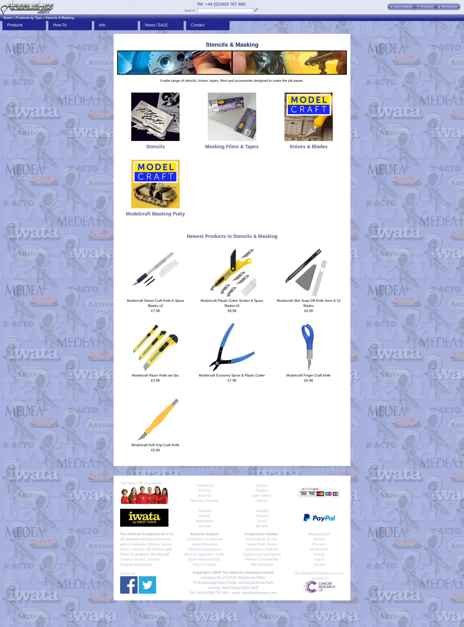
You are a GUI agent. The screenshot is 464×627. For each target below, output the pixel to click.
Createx (126, 559)
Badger (146, 564)
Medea (154, 544)
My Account (319, 549)
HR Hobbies (155, 549)
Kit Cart (319, 539)
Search (189, 10)
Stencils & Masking (59, 18)
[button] (401, 7)
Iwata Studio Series (262, 544)
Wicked (139, 559)
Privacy (319, 554)
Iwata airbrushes (158, 539)
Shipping (261, 511)
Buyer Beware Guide (204, 559)
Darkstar (153, 559)
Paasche (126, 564)
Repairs (262, 490)
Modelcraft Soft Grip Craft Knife (155, 445)
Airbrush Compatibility (262, 559)
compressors (137, 544)
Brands (204, 516)
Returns (262, 516)
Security (262, 526)
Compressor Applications (262, 554)
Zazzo (166, 544)
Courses (204, 526)
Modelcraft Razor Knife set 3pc (155, 375)
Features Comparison (204, 549)
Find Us (204, 490)
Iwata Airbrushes (204, 544)
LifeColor (138, 549)
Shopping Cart (319, 534)
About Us (205, 495)
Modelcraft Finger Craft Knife (308, 375)
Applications (205, 521)
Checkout (319, 544)
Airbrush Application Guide (204, 554)
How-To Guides (204, 564)
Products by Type (29, 18)
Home (7, 18)
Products (204, 511)
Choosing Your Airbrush (205, 539)
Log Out (319, 564)
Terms (262, 521)
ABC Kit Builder (262, 564)
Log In (319, 559)
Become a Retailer (204, 500)
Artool (124, 549)
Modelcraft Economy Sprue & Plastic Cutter (232, 375)
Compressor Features (262, 549)
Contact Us (204, 485)
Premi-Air (127, 554)
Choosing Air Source (261, 539)
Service (262, 485)
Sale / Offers (261, 495)
